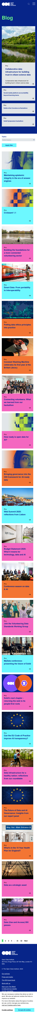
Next (26, 941)
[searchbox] (18, 140)
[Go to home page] (10, 4)
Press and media (7, 977)
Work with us (6, 983)
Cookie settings (7, 1010)
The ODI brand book (8, 980)
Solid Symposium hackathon (13, 121)
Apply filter (9, 145)
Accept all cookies (24, 1010)
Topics (4, 137)
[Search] (29, 4)
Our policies (6, 974)
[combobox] (18, 139)
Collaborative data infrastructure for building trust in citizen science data (18, 71)
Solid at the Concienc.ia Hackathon (15, 108)
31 (17, 941)
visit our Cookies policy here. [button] (11, 1005)
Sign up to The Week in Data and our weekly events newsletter (9, 989)
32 (21, 941)
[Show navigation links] (34, 4)
